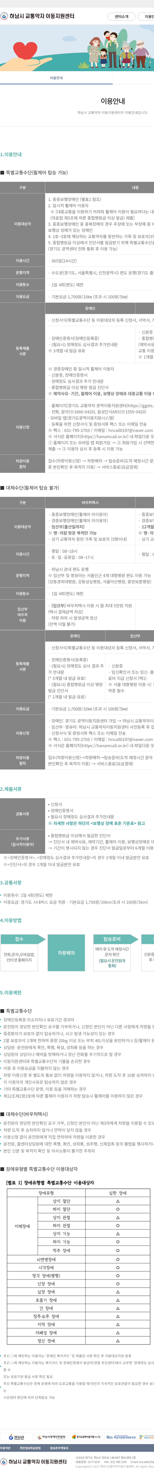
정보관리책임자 (59, 1448)
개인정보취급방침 (30, 1448)
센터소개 (121, 16)
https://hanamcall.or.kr (104, 436)
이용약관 (5, 1448)
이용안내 (56, 77)
